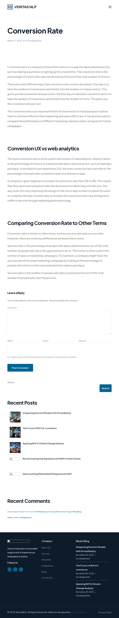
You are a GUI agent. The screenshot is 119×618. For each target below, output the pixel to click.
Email (46, 341)
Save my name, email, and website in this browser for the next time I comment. (44, 357)
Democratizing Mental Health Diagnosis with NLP (47, 474)
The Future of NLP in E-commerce (40, 428)
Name (10, 341)
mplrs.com (12, 517)
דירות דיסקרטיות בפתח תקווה (19, 511)
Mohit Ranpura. (78, 612)
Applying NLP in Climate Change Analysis (43, 443)
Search (11, 382)
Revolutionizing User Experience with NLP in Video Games (52, 458)
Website (82, 341)
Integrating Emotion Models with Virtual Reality (47, 413)
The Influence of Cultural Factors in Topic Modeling (58, 511)
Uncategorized (33, 40)
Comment (12, 308)
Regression (26, 517)
